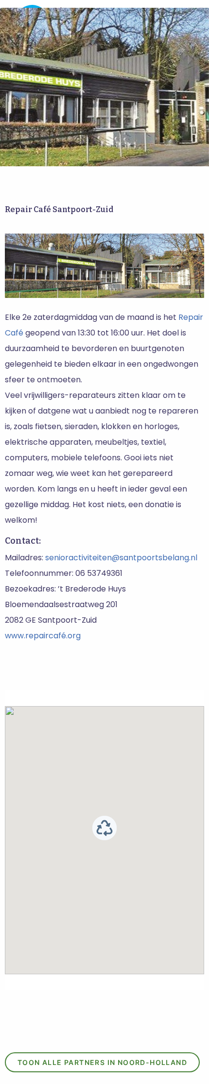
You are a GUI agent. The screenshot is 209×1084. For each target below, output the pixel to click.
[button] (104, 828)
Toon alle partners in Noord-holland (102, 1062)
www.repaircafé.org (43, 635)
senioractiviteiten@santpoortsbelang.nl (121, 557)
